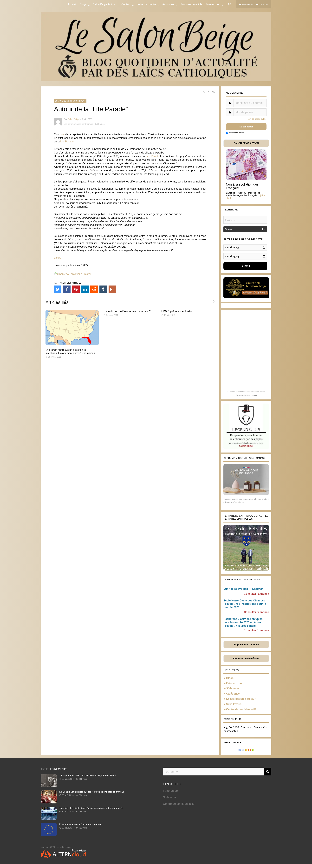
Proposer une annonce (246, 644)
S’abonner (232, 688)
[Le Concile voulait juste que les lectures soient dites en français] (49, 802)
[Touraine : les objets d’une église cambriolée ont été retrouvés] (49, 818)
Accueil (72, 4)
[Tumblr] (103, 289)
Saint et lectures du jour (240, 698)
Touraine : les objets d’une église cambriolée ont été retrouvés (91, 808)
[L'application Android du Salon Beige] (252, 750)
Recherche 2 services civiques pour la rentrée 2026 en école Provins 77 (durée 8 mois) (242, 622)
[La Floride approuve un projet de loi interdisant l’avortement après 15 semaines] (72, 344)
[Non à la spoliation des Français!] (246, 178)
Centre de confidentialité (241, 709)
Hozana (254, 395)
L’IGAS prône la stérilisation (177, 311)
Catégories (233, 693)
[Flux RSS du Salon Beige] (249, 750)
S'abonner (169, 797)
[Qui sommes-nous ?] (239, 750)
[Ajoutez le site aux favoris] (246, 750)
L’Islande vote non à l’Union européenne (80, 824)
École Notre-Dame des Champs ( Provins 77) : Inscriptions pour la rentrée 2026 (244, 604)
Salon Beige (73, 119)
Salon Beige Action (104, 4)
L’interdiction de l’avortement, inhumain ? (127, 311)
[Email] (112, 289)
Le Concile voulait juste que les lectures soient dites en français (91, 791)
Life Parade (67, 141)
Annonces (168, 4)
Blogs (83, 4)
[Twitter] (57, 289)
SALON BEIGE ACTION (246, 143)
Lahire (57, 257)
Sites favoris (233, 704)
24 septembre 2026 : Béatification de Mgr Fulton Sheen (87, 775)
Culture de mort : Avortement (70, 101)
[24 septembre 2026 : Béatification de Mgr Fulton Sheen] (49, 786)
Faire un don (234, 683)
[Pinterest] (76, 289)
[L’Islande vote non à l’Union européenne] (49, 835)
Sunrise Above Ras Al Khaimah (243, 588)
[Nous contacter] (243, 750)
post (62, 134)
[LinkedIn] (85, 289)
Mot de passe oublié (256, 119)
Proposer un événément (246, 658)
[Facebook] (67, 289)
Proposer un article (191, 4)
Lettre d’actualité (146, 4)
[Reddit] (94, 289)
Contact (125, 4)
